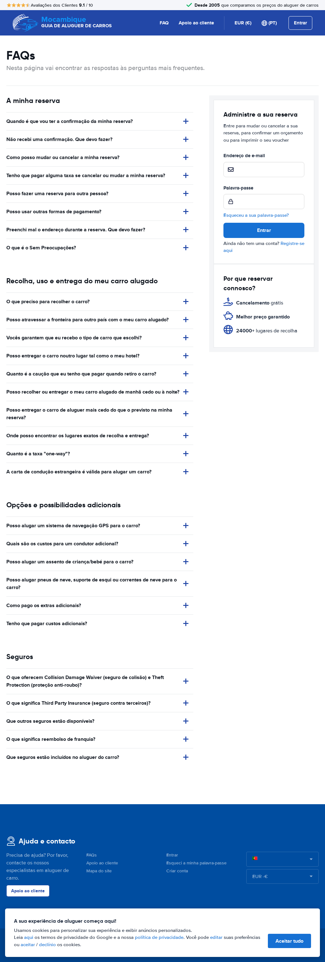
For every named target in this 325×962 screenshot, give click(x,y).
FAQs (91, 855)
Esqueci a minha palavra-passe (196, 863)
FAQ (164, 22)
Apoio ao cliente (196, 22)
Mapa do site (99, 871)
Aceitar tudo (289, 941)
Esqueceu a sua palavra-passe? (256, 215)
